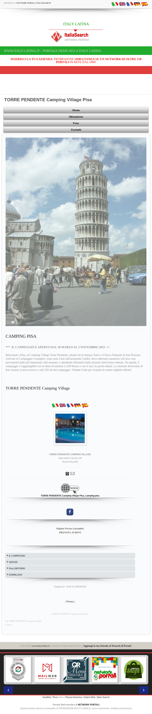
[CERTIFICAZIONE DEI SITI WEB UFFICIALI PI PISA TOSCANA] (133, 669)
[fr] (129, 4)
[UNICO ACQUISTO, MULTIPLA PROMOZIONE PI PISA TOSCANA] (76, 669)
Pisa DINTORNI (17, 568)
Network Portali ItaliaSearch (33, 3)
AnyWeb (46, 697)
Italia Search (103, 697)
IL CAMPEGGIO (17, 556)
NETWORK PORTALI (88, 704)
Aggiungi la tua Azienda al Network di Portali (107, 645)
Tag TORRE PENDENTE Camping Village (23, 621)
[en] (122, 4)
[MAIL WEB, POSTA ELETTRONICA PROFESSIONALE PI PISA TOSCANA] (18, 669)
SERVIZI (13, 562)
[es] (144, 4)
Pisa (55, 697)
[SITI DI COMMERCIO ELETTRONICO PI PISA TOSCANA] (105, 669)
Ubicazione (76, 116)
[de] (137, 4)
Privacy (70, 601)
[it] (115, 4)
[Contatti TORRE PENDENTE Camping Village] (70, 473)
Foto (76, 123)
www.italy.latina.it (41, 645)
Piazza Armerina (73, 697)
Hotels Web (89, 697)
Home (76, 110)
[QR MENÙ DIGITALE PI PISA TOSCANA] (47, 669)
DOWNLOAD (15, 575)
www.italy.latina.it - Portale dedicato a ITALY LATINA (52, 51)
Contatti (76, 129)
